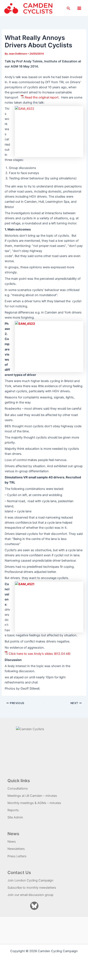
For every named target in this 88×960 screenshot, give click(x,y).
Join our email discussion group (30, 895)
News (11, 841)
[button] (68, 8)
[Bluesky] (34, 906)
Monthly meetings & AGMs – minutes (34, 803)
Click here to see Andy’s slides (31, 654)
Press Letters (16, 856)
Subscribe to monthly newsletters (31, 888)
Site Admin (15, 817)
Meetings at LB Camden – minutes (32, 796)
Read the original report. (42, 97)
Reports (13, 810)
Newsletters (16, 849)
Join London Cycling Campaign (30, 880)
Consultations (17, 788)
